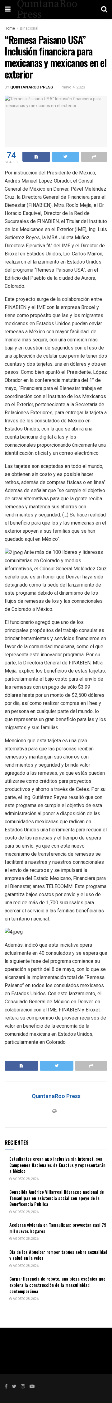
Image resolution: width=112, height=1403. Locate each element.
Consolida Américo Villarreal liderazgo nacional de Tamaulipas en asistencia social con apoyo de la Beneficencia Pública (56, 1197)
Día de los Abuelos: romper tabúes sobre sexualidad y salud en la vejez (58, 1254)
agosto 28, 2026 (25, 1179)
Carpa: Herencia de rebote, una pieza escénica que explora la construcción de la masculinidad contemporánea (57, 1284)
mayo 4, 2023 (73, 87)
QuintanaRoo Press (31, 87)
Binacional (29, 28)
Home (10, 28)
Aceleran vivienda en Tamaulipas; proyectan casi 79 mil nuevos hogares (57, 1227)
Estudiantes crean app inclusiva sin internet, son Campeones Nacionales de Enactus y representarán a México (57, 1164)
